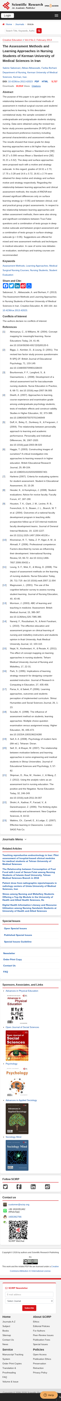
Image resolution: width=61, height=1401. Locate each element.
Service (7, 1349)
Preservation (39, 1363)
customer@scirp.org (18, 1204)
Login (7, 15)
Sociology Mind (13, 1137)
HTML (45, 81)
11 (4, 567)
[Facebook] (19, 1186)
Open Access (40, 1354)
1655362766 (14, 1216)
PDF (37, 81)
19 (4, 739)
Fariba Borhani (49, 68)
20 (4, 748)
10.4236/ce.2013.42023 (20, 81)
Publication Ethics (42, 1359)
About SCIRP (42, 1316)
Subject (6, 1326)
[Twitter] (5, 1186)
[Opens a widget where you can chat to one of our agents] (49, 1395)
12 (4, 585)
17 (4, 689)
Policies (38, 1349)
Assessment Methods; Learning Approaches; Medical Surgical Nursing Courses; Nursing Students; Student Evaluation (30, 270)
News (5, 1344)
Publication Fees (41, 1339)
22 (4, 802)
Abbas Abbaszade (31, 68)
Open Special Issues (15, 928)
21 (4, 775)
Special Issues (40, 1344)
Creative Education (12, 40)
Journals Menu (13, 839)
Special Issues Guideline (18, 941)
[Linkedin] (33, 1186)
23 (4, 820)
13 (4, 603)
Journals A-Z (8, 1321)
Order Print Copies (12, 1363)
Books (5, 1330)
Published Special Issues (18, 935)
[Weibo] (47, 1186)
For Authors (39, 1330)
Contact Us (9, 965)
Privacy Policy (40, 1372)
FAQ (5, 971)
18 (4, 712)
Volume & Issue (10, 1381)
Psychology (11, 1063)
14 (4, 621)
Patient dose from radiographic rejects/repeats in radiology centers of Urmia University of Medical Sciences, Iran (29, 886)
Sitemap (6, 1335)
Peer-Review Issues (43, 1335)
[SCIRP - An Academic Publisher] (22, 5)
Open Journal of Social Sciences (22, 1027)
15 (4, 648)
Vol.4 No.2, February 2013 (38, 40)
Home (9, 24)
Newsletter (9, 953)
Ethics (36, 1321)
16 (4, 671)
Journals (19, 24)
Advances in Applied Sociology (21, 1100)
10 (4, 540)
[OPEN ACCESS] (52, 5)
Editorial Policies (41, 1326)
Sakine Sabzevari (11, 68)
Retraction (38, 1368)
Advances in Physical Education (22, 990)
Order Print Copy (12, 959)
